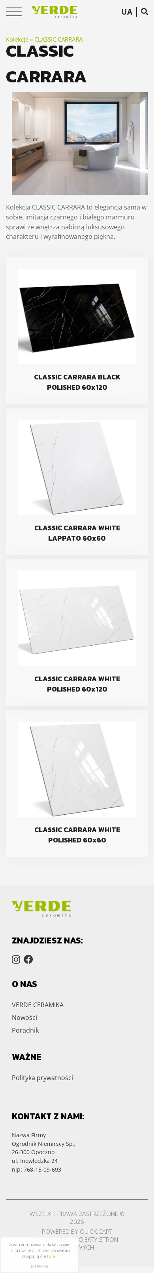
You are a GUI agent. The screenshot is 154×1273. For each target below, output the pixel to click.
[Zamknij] (39, 1266)
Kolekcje (17, 39)
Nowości (24, 1017)
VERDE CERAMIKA (38, 1004)
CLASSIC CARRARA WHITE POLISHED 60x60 (77, 835)
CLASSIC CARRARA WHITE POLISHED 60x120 (77, 684)
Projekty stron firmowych (89, 1243)
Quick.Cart (96, 1231)
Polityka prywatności (42, 1077)
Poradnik (25, 1030)
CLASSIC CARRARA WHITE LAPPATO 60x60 (77, 533)
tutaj (51, 1256)
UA (126, 12)
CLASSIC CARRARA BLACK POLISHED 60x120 (77, 382)
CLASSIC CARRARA (58, 39)
